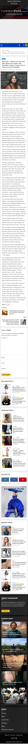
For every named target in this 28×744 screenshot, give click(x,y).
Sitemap (3, 713)
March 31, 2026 (12, 702)
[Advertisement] (14, 31)
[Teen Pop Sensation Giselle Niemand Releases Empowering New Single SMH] (6, 400)
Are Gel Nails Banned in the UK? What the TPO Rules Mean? (19, 564)
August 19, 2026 (16, 567)
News (14, 437)
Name (3, 357)
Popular (17, 396)
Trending (15, 415)
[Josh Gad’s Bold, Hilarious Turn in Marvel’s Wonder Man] (7, 429)
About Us (7, 735)
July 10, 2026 (15, 404)
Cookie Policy (5, 720)
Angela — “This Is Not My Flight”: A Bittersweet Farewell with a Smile (19, 453)
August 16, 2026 (16, 392)
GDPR (2, 716)
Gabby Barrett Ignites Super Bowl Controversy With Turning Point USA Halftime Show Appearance (18, 421)
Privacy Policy (19, 735)
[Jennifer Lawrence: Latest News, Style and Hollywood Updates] (6, 542)
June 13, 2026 (12, 669)
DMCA (3, 726)
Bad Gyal (7, 304)
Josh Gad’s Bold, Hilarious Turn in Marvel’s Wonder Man (18, 430)
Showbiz (14, 538)
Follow (26, 45)
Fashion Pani (19, 742)
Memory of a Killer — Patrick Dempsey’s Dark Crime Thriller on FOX (19, 442)
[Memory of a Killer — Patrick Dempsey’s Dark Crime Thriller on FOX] (7, 441)
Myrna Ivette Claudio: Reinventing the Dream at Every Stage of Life (19, 553)
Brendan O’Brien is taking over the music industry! (13, 650)
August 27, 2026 (16, 534)
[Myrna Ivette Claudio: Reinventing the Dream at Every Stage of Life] (6, 553)
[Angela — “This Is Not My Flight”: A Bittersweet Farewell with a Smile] (7, 452)
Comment (4, 338)
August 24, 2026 (16, 545)
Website (3, 368)
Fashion (3, 58)
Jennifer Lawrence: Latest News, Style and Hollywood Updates (19, 541)
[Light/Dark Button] (20, 45)
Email (3, 363)
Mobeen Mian (6, 685)
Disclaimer (4, 723)
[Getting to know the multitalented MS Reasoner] (6, 530)
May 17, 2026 (12, 685)
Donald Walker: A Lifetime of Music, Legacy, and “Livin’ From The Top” (13, 698)
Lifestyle (17, 572)
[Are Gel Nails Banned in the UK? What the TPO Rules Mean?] (6, 564)
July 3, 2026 (12, 653)
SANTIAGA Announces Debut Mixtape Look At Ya (12, 683)
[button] (1, 45)
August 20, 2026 (16, 556)
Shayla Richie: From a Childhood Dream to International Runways (19, 389)
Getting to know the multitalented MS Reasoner (18, 530)
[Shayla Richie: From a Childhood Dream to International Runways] (6, 389)
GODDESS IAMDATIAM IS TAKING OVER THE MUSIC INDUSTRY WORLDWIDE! (14, 665)
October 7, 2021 (12, 69)
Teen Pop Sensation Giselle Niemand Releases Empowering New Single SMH (18, 400)
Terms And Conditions (7, 729)
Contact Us (5, 611)
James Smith (5, 69)
